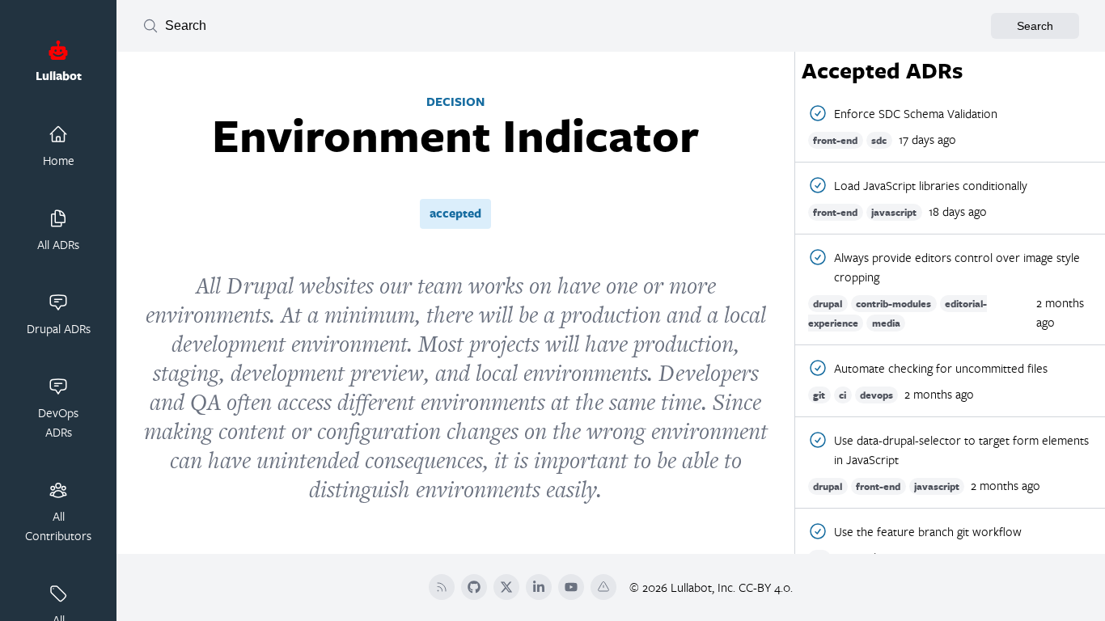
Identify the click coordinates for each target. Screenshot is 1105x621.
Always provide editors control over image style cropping (957, 267)
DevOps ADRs (58, 422)
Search (1035, 25)
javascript (894, 212)
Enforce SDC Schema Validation (915, 113)
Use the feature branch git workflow (928, 531)
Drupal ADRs (59, 328)
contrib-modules (893, 303)
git (819, 395)
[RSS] (442, 587)
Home (58, 160)
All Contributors (58, 525)
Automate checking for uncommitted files (941, 368)
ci (842, 395)
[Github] (474, 587)
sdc (879, 140)
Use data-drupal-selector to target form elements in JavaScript (961, 449)
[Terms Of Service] (603, 587)
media (886, 323)
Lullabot (59, 75)
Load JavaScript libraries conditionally (930, 185)
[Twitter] (506, 587)
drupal (827, 303)
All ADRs (58, 244)
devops (876, 395)
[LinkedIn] (539, 587)
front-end (835, 140)
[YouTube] (571, 587)
